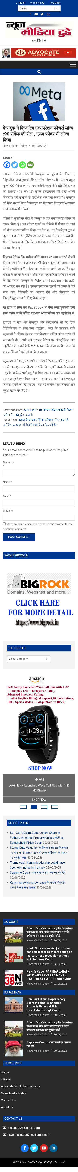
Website (8, 510)
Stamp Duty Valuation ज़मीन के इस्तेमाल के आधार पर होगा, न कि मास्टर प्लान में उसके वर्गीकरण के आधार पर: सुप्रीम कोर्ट (39, 852)
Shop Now (39, 799)
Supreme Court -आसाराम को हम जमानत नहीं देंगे (37, 872)
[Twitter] (14, 164)
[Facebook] (6, 164)
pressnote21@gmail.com (23, 1128)
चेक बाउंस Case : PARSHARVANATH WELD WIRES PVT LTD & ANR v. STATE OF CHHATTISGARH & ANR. (49, 975)
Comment (8, 464)
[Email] (30, 164)
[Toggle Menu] (73, 65)
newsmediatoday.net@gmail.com (28, 1135)
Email (7, 496)
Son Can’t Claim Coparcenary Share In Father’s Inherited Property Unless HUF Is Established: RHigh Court (37, 837)
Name (7, 482)
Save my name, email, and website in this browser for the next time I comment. (38, 527)
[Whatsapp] (22, 164)
